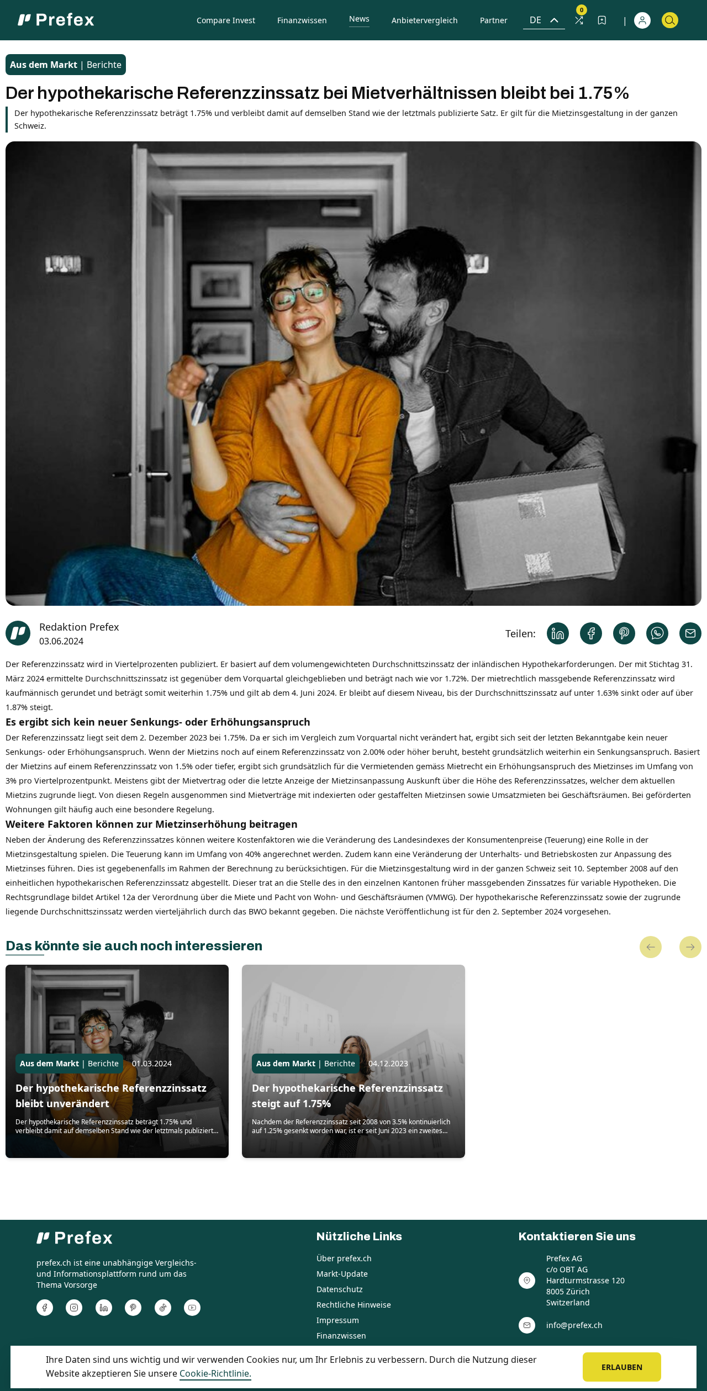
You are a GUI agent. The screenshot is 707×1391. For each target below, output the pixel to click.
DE (535, 20)
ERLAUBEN (622, 1367)
